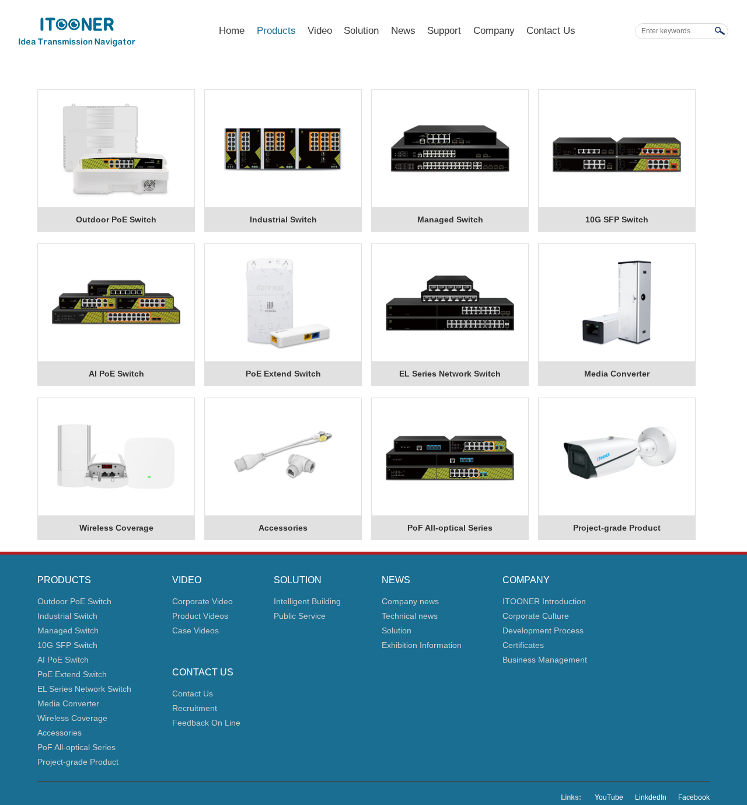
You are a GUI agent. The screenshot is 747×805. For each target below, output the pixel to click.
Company (494, 30)
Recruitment (194, 708)
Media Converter (617, 373)
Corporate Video (202, 601)
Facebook (694, 797)
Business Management (544, 659)
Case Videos (195, 630)
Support (444, 30)
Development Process (543, 630)
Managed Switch (450, 219)
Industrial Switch (283, 219)
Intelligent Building (307, 601)
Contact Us (550, 30)
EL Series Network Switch (450, 373)
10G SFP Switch (616, 219)
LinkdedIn (650, 797)
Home (232, 30)
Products (276, 30)
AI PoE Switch (116, 373)
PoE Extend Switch (283, 373)
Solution (361, 30)
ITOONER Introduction (544, 601)
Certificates (523, 645)
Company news (410, 601)
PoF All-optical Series (450, 527)
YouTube (609, 797)
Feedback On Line (206, 722)
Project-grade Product (617, 527)
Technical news (410, 616)
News (403, 30)
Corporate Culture (535, 616)
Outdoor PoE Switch (116, 219)
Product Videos (200, 616)
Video (320, 30)
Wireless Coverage (116, 527)
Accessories (283, 527)
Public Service (300, 616)
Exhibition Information (422, 645)
